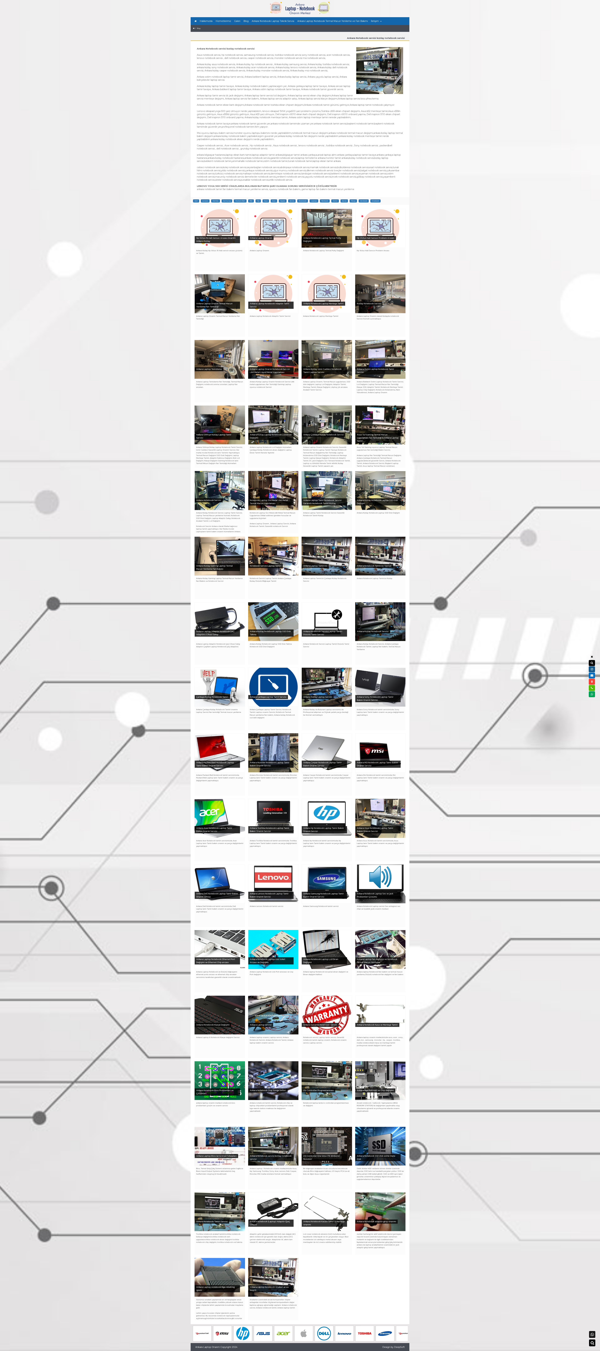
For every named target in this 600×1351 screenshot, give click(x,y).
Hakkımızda (206, 21)
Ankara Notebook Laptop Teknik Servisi (273, 21)
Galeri (237, 21)
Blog (246, 21)
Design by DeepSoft (393, 1347)
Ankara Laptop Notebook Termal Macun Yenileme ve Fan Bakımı (332, 21)
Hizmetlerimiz (223, 21)
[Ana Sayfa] (195, 21)
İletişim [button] (375, 21)
